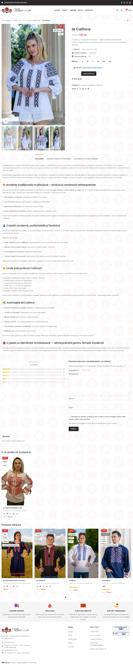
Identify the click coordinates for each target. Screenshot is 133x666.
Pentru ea (17, 20)
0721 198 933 (9, 642)
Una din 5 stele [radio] (82, 370)
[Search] (121, 10)
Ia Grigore (106, 580)
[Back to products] (127, 20)
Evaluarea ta (74, 370)
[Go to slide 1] (29, 123)
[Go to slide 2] (31, 123)
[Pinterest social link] (83, 88)
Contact (71, 647)
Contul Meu (94, 632)
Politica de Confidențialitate (96, 644)
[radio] (82, 61)
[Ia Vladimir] (50, 553)
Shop (70, 635)
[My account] (117, 10)
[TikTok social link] (130, 2)
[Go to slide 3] (33, 123)
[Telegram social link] (88, 88)
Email (71, 407)
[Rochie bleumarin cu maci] (17, 553)
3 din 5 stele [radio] (85, 370)
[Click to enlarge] (5, 121)
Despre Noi (72, 639)
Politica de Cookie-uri (98, 649)
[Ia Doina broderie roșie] (17, 480)
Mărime (75, 61)
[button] (4, 138)
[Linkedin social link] (85, 88)
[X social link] (80, 88)
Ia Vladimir (40, 580)
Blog (69, 643)
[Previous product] (125, 20)
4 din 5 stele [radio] (87, 370)
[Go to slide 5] (37, 123)
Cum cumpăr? (95, 635)
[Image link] (15, 630)
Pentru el (39, 583)
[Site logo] (16, 10)
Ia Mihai (72, 580)
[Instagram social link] (124, 2)
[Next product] (130, 20)
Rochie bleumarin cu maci (14, 580)
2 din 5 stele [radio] (84, 370)
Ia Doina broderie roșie (12, 508)
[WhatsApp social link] (127, 2)
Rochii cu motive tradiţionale (20, 583)
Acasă (70, 632)
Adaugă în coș (88, 73)
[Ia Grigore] (116, 553)
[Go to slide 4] (35, 123)
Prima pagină (6, 20)
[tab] (39, 158)
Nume (71, 398)
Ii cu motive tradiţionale (31, 20)
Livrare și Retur (96, 639)
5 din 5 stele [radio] (89, 370)
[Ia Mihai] (83, 553)
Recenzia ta (74, 374)
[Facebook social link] (121, 2)
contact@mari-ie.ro (11, 650)
